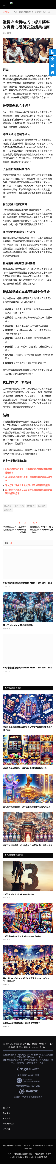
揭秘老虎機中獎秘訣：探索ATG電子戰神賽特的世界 (25, 768)
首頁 (15, 12)
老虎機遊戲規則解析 (39, 1157)
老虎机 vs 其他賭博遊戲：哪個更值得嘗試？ (21, 1023)
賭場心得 (31, 506)
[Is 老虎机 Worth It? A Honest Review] (28, 876)
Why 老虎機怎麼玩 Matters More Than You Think (27, 583)
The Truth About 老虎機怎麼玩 (18, 625)
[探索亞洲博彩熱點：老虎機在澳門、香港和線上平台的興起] (28, 827)
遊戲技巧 (7, 510)
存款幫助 (6, 1113)
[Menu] (4, 5)
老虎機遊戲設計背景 (20, 1157)
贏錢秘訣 (41, 506)
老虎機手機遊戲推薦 (26, 12)
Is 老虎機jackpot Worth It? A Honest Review (22, 936)
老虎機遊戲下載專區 (43, 1154)
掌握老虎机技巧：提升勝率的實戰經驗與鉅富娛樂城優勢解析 (14, 529)
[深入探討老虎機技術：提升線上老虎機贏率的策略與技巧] (28, 789)
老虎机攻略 (19, 506)
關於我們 (6, 1108)
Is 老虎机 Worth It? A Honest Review (18, 894)
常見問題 (6, 1129)
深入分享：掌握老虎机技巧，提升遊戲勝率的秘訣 (27, 485)
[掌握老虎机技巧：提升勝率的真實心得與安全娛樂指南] (28, 50)
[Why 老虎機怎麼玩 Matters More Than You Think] (28, 564)
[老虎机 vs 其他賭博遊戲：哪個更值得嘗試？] (28, 1005)
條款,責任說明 (9, 1123)
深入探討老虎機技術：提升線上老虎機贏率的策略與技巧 (26, 807)
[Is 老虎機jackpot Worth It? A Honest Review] (28, 918)
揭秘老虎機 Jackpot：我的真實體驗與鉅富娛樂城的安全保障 (41, 529)
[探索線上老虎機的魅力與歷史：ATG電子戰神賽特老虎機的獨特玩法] (28, 709)
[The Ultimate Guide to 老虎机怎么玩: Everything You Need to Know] (28, 960)
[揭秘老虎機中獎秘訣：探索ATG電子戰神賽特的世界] (28, 750)
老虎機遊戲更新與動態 (23, 1154)
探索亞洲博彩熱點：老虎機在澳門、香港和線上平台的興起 (27, 845)
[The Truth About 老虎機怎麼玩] (28, 607)
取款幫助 (6, 1118)
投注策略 (7, 506)
